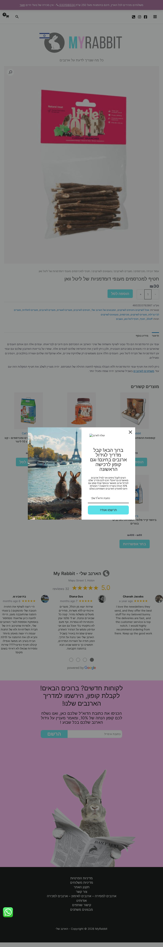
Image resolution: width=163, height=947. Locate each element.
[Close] (130, 432)
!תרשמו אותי (108, 510)
